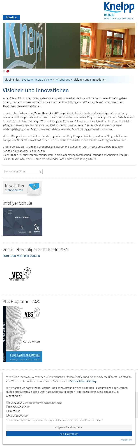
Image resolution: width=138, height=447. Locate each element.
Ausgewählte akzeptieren (69, 427)
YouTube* (14, 411)
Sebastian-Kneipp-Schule (37, 79)
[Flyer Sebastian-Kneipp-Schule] (22, 222)
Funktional (35, 402)
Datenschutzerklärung (82, 381)
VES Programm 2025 (21, 301)
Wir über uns (63, 79)
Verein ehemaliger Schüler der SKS (35, 249)
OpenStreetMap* (19, 415)
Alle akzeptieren (69, 433)
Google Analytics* (19, 407)
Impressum (126, 439)
